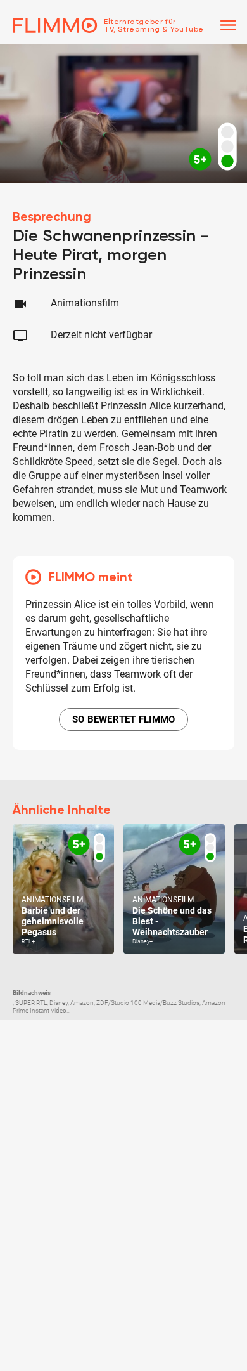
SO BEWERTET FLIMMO (123, 719)
